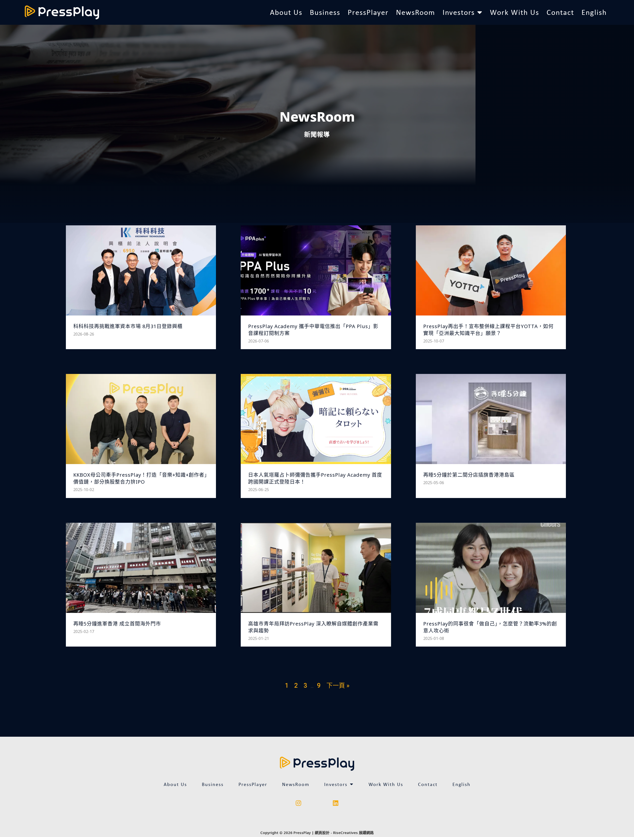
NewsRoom (415, 12)
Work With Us (514, 12)
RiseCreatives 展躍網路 (353, 832)
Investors (459, 12)
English (594, 12)
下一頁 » (337, 685)
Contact (560, 12)
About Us (286, 12)
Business (325, 12)
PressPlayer (368, 12)
